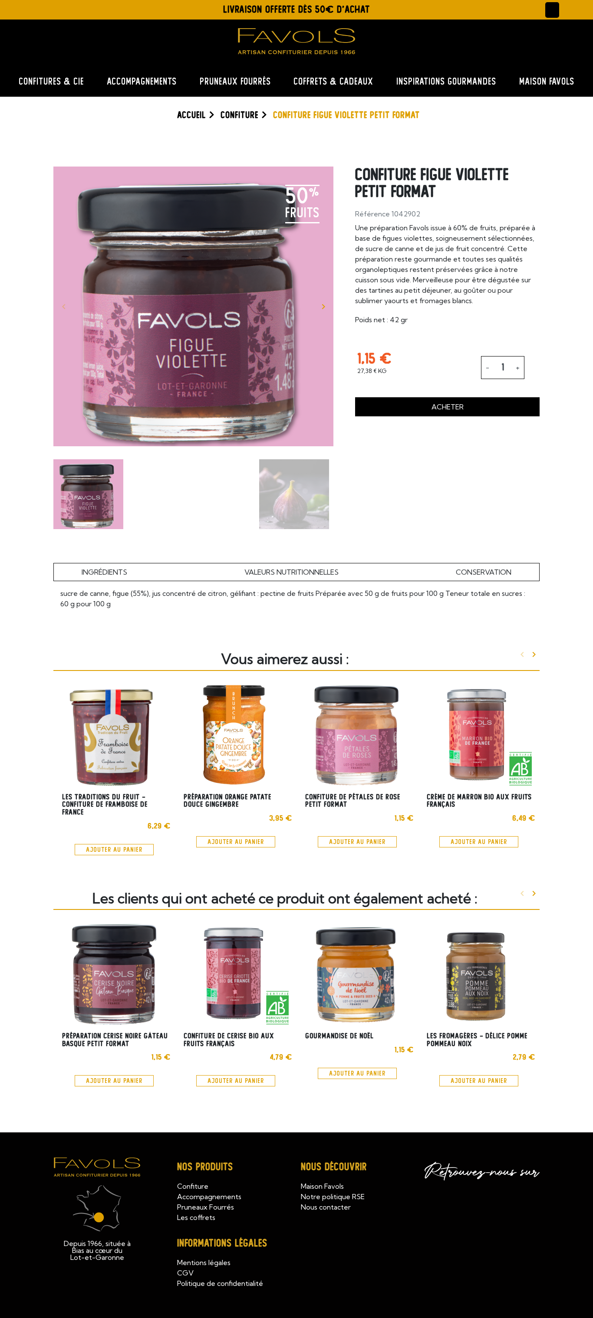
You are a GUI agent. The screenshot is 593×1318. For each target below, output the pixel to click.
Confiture (239, 115)
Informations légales (222, 1243)
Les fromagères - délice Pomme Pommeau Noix (477, 1040)
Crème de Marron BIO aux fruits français (479, 801)
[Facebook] (43, 8)
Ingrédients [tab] (104, 572)
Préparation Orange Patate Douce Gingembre (227, 801)
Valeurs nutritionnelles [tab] (291, 572)
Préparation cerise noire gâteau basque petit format (115, 1040)
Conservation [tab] (483, 572)
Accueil (191, 115)
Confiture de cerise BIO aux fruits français (229, 1040)
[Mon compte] (552, 10)
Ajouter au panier (114, 849)
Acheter (448, 406)
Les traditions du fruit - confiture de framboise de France (105, 804)
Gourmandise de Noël (339, 1036)
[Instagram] (64, 8)
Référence (372, 213)
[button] (82, 10)
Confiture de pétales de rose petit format (352, 801)
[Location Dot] (22, 8)
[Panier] (571, 9)
